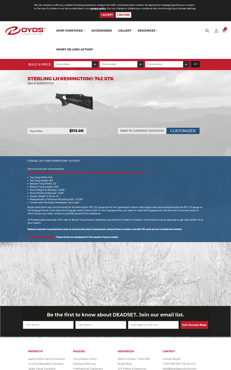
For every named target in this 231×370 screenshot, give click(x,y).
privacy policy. (98, 8)
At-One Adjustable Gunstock (45, 363)
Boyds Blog (125, 363)
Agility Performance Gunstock (46, 358)
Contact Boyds (171, 358)
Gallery (124, 30)
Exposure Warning (84, 363)
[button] (70, 30)
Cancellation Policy (85, 358)
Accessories (101, 30)
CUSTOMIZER (183, 131)
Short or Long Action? (74, 49)
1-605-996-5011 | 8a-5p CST (179, 363)
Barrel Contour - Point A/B (134, 358)
